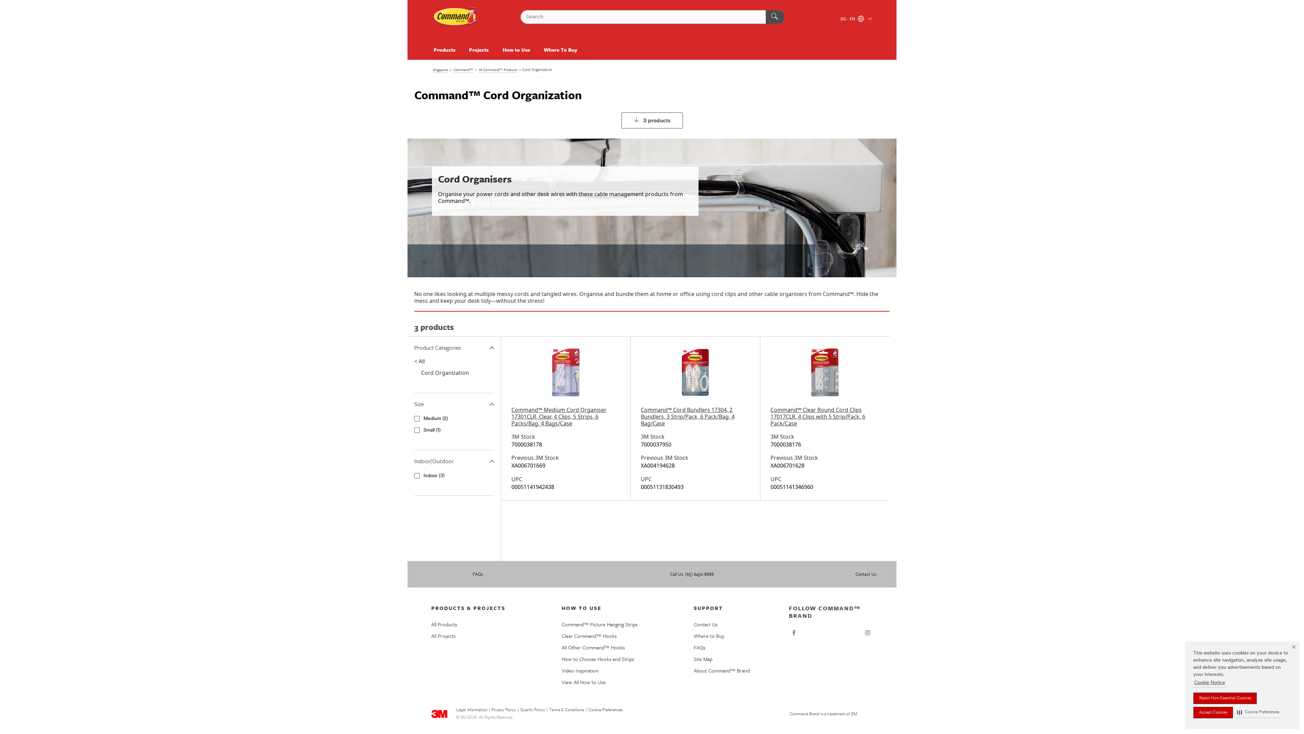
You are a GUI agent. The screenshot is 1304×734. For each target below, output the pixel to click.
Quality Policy (532, 710)
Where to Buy (709, 636)
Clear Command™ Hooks (589, 636)
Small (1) (431, 430)
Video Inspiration (580, 670)
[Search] (775, 17)
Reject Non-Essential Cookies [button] (1225, 698)
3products (657, 121)
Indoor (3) (434, 475)
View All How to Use (584, 682)
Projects (479, 49)
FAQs (478, 574)
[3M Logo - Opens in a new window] (455, 17)
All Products (444, 624)
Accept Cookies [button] (1213, 713)
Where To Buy (560, 49)
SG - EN (848, 19)
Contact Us (865, 574)
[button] (1258, 712)
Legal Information (471, 710)
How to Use (516, 49)
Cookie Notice (1209, 682)
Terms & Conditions (566, 710)
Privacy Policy (503, 710)
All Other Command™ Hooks (593, 647)
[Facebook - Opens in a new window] (794, 633)
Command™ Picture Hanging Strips (599, 624)
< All (419, 361)
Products (444, 49)
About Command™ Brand (722, 670)
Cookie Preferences (605, 710)
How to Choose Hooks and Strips (598, 659)
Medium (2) (435, 418)
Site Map (703, 659)
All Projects (443, 636)
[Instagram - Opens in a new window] (868, 633)
